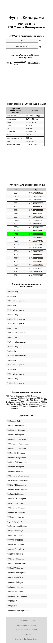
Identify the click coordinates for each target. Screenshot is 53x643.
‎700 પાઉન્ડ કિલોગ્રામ (15, 582)
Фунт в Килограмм (26, 17)
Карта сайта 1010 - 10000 (26, 630)
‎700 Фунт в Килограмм (16, 563)
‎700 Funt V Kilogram (15, 568)
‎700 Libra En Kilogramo (16, 448)
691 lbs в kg (11, 296)
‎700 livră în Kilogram (15, 503)
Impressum (26, 634)
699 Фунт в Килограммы (17, 333)
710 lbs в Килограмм (15, 383)
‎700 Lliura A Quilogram (16, 535)
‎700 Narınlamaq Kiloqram (17, 526)
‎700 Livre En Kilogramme (17, 462)
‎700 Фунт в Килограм (15, 426)
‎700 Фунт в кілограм (15, 592)
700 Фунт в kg (12, 337)
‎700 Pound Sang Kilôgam (17, 596)
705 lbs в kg (11, 360)
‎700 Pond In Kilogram (15, 517)
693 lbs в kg (11, 305)
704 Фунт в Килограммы (17, 356)
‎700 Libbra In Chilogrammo (18, 476)
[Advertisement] (26, 6)
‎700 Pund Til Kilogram (15, 435)
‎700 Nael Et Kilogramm (16, 453)
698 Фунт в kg (12, 328)
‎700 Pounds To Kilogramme (18, 610)
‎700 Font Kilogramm (15, 471)
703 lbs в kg (11, 351)
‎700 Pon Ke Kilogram (15, 545)
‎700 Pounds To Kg (14, 421)
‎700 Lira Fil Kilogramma (16, 485)
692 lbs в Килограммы (16, 301)
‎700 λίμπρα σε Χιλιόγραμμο (18, 444)
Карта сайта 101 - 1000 (26, 625)
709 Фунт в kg (12, 378)
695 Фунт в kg (12, 315)
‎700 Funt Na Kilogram (15, 494)
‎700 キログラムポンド (16, 549)
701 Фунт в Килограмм (16, 342)
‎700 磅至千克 (12, 606)
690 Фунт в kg (12, 292)
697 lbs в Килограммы (16, 324)
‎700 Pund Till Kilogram (16, 512)
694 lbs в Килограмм (15, 310)
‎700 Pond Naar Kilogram (17, 490)
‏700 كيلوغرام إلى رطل (15, 522)
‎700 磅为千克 (12, 601)
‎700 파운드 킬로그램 (15, 554)
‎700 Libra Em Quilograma (17, 499)
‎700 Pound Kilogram (15, 587)
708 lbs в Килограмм (15, 374)
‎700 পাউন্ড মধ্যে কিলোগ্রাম (15, 531)
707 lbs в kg (11, 369)
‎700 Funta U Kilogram (15, 467)
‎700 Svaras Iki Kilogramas (17, 480)
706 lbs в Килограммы (16, 365)
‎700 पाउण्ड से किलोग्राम (15, 540)
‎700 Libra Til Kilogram (15, 559)
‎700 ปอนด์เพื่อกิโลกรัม (15, 577)
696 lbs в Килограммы (16, 319)
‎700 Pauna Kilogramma (16, 458)
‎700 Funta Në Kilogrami (16, 573)
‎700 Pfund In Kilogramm (16, 439)
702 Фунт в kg (12, 346)
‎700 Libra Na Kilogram (16, 430)
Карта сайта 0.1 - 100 (26, 621)
